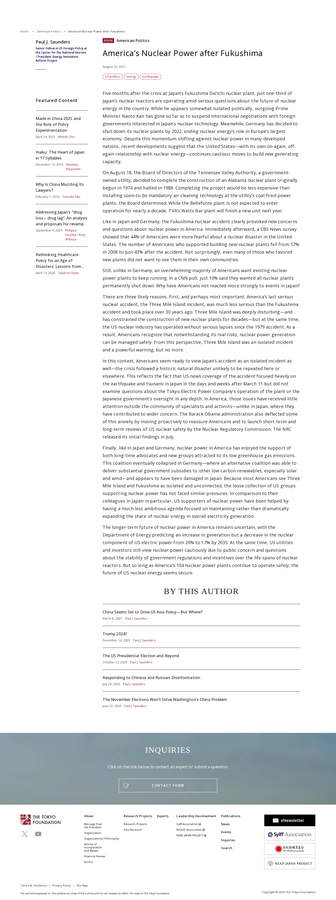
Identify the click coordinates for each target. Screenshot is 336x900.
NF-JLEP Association (189, 829)
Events (226, 832)
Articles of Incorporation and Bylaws (93, 847)
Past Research (133, 829)
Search (226, 848)
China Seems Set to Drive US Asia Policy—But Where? (201, 615)
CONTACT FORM (168, 785)
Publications (231, 816)
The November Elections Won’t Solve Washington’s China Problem (201, 700)
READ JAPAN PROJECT (190, 835)
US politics (112, 76)
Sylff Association (187, 824)
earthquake (150, 76)
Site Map (82, 885)
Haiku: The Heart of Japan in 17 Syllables (62, 160)
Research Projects (138, 816)
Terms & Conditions (33, 885)
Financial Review (94, 856)
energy (131, 76)
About (88, 816)
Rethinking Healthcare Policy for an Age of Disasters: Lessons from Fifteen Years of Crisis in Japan (62, 261)
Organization (92, 833)
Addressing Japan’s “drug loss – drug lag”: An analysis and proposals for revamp (62, 225)
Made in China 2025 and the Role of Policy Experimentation (62, 127)
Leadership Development (196, 816)
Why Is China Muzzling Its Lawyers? (62, 190)
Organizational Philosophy (101, 838)
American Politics (49, 31)
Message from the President (93, 825)
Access (88, 862)
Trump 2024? (201, 637)
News (225, 824)
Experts (163, 816)
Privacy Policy (61, 885)
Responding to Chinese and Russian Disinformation (201, 680)
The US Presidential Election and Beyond (201, 658)
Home (24, 31)
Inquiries (228, 840)
